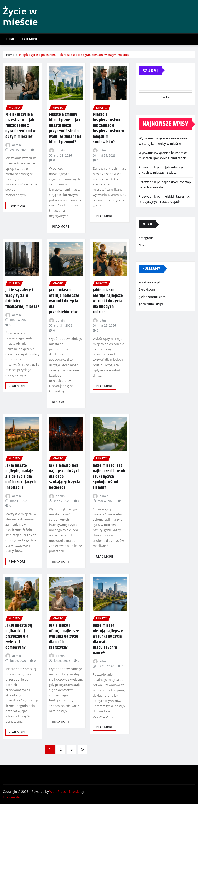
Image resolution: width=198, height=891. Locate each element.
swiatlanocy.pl (149, 282)
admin (16, 145)
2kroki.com (147, 289)
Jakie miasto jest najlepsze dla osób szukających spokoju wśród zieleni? (109, 476)
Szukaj (150, 70)
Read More (17, 205)
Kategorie (30, 39)
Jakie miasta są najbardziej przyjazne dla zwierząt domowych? (18, 636)
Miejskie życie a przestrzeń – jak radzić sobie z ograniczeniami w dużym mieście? (74, 55)
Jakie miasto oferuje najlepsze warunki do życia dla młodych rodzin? (108, 301)
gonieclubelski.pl (151, 304)
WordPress (58, 791)
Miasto (144, 245)
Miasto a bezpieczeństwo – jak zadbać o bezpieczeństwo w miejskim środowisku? (108, 128)
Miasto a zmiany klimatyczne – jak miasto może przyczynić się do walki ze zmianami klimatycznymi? (65, 128)
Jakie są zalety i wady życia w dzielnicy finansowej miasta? (22, 298)
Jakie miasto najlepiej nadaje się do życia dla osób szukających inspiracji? (20, 476)
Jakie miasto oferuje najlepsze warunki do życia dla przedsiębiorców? (64, 301)
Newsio (74, 791)
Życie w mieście (20, 16)
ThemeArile (11, 797)
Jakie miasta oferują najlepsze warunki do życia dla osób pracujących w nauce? (108, 639)
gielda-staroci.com (152, 297)
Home (10, 39)
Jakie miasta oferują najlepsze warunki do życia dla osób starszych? (64, 636)
